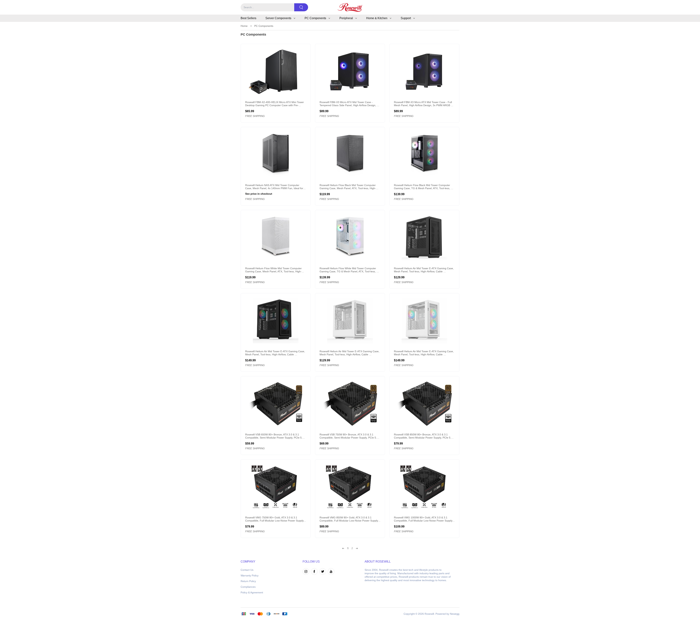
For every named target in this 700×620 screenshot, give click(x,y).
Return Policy (248, 581)
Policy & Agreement (252, 592)
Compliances (248, 586)
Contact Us (247, 569)
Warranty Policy (249, 575)
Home (244, 25)
